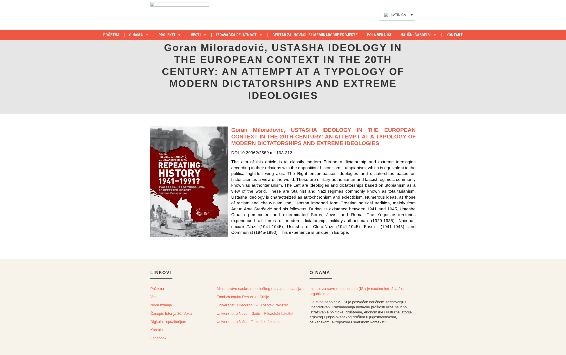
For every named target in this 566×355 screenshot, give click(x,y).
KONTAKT (454, 35)
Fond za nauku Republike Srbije (243, 297)
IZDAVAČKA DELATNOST (236, 35)
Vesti (154, 297)
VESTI (196, 35)
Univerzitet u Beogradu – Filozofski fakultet (252, 305)
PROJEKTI (167, 35)
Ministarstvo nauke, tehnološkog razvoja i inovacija (259, 289)
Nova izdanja (161, 305)
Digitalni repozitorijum (168, 322)
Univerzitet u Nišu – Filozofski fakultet (248, 322)
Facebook (158, 338)
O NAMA (136, 35)
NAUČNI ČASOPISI (416, 35)
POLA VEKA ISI (379, 35)
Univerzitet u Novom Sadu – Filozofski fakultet (255, 313)
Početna (157, 289)
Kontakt (156, 330)
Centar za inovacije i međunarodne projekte (315, 35)
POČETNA (111, 35)
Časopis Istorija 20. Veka (171, 313)
